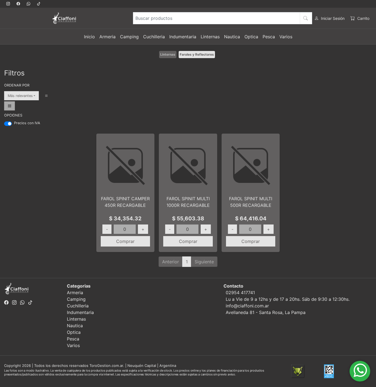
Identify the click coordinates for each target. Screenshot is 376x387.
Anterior (170, 261)
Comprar (125, 241)
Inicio (89, 36)
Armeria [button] (107, 36)
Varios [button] (285, 36)
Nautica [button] (232, 36)
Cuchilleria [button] (154, 36)
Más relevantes (20, 96)
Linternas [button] (210, 36)
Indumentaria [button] (182, 36)
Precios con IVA (27, 123)
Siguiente (204, 261)
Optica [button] (251, 36)
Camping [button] (129, 36)
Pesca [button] (269, 36)
